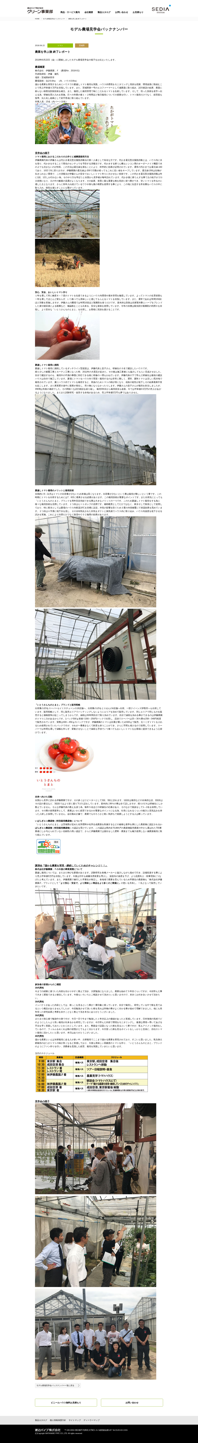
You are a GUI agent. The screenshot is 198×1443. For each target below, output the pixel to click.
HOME (37, 19)
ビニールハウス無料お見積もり (66, 1402)
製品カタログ (104, 12)
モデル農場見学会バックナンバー (54, 19)
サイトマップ (75, 1420)
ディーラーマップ (92, 1420)
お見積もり (138, 12)
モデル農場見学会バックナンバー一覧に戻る (55, 1385)
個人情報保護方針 (58, 1420)
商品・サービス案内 (70, 12)
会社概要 (88, 12)
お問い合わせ (121, 12)
